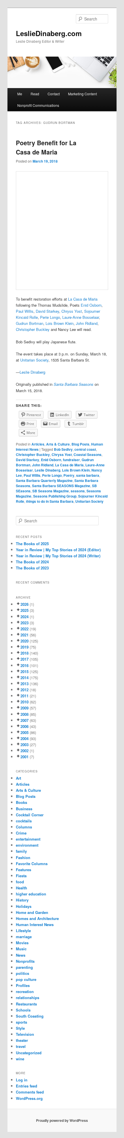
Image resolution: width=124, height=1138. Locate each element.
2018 (24, 653)
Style (20, 1028)
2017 (24, 659)
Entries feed (26, 1086)
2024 (24, 616)
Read (35, 93)
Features (23, 869)
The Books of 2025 (32, 543)
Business (24, 808)
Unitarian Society (34, 360)
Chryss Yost (62, 454)
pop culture (26, 979)
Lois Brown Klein (76, 470)
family (21, 851)
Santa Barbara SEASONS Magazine (61, 485)
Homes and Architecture (37, 918)
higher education (31, 894)
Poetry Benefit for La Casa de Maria (46, 147)
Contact (54, 93)
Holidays (23, 906)
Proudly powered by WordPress (62, 1120)
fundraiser (71, 459)
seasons (78, 490)
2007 (24, 720)
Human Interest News (35, 924)
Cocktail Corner (30, 814)
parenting (24, 967)
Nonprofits (25, 961)
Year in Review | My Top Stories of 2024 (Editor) (58, 549)
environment (27, 845)
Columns (24, 827)
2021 (24, 635)
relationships (27, 997)
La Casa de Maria (82, 299)
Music (21, 948)
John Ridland (42, 465)
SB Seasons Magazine (50, 490)
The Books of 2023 (32, 568)
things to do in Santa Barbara (50, 501)
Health (21, 888)
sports (21, 1022)
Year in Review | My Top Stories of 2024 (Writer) (58, 555)
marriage (24, 936)
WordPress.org (29, 1098)
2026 (24, 604)
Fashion (23, 857)
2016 (24, 665)
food (20, 881)
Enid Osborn (51, 459)
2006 (24, 726)
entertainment (28, 839)
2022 (24, 629)
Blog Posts (80, 444)
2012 (24, 689)
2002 (24, 750)
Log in (21, 1080)
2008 (24, 714)
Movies (22, 942)
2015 (24, 671)
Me (19, 93)
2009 (24, 708)
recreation (25, 991)
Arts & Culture (58, 444)
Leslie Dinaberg (33, 372)
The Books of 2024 (32, 562)
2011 (24, 696)
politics (22, 973)
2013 (24, 683)
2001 (24, 756)
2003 (24, 744)
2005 (24, 732)
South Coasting (30, 1016)
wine (20, 1058)
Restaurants (26, 1004)
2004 (24, 738)
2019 (24, 647)
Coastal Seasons (88, 454)
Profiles (23, 985)
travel (21, 1046)
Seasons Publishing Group (54, 496)
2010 (24, 702)
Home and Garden (32, 912)
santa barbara (87, 475)
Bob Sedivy (63, 449)
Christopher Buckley (33, 329)
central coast (85, 449)
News (20, 955)
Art (18, 778)
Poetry (68, 475)
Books (21, 802)
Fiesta (21, 875)
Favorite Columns (32, 863)
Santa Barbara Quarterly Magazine (44, 480)
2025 (24, 610)
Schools (23, 1010)
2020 (24, 641)
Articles (37, 444)
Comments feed (30, 1092)
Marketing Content (82, 93)
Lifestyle (23, 930)
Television (25, 1034)
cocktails (24, 821)
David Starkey (27, 459)
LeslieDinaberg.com (49, 33)
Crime (21, 833)
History (22, 900)
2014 (24, 677)
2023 (24, 622)
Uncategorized (29, 1052)
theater (22, 1040)
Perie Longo (52, 475)
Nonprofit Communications (38, 105)
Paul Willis (24, 311)
